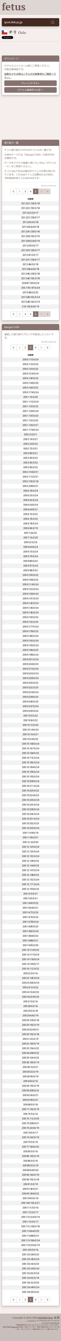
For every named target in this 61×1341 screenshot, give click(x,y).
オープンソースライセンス (50, 1323)
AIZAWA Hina (45, 1318)
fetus (14, 6)
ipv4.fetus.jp (13, 22)
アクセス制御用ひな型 (29, 89)
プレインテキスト (30, 83)
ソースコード (31, 1320)
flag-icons (15, 1327)
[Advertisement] (30, 47)
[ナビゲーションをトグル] (53, 22)
